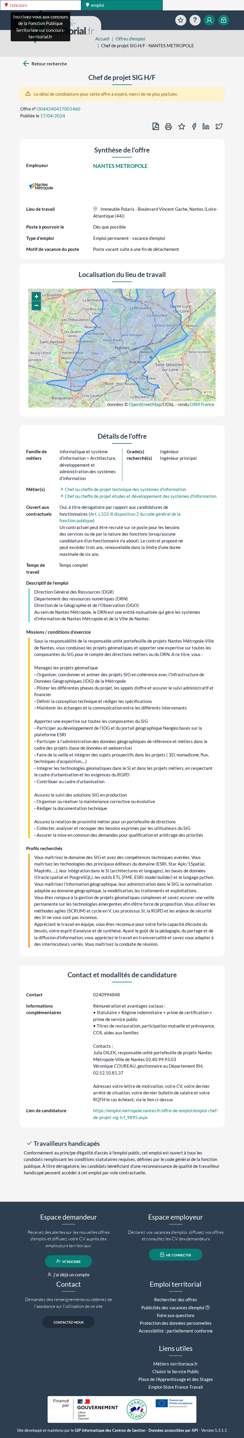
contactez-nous (69, 1321)
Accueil (102, 38)
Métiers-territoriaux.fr (175, 1363)
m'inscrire (71, 1261)
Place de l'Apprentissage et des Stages (175, 1379)
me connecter (178, 1254)
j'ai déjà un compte (71, 1274)
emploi (97, 5)
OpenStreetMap (145, 404)
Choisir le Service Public (175, 1371)
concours (18, 5)
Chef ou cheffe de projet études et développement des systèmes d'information (140, 496)
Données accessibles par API (173, 1430)
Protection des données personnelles (176, 1323)
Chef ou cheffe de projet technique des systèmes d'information (125, 489)
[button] (36, 296)
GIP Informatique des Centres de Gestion (110, 1430)
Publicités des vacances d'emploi (172, 1307)
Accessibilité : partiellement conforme (176, 1330)
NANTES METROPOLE (120, 166)
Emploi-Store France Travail (175, 1387)
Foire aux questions (176, 1315)
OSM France (202, 404)
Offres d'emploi (130, 38)
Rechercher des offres (175, 1299)
